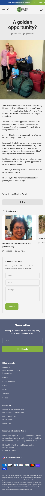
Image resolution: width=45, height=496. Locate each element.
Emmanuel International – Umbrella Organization (11, 370)
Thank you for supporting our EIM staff (18, 2)
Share (24, 202)
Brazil (4, 385)
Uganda (5, 398)
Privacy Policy (9, 268)
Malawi (4, 390)
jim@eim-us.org (8, 423)
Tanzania (5, 394)
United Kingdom (8, 381)
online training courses (13, 164)
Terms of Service (22, 268)
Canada (5, 377)
